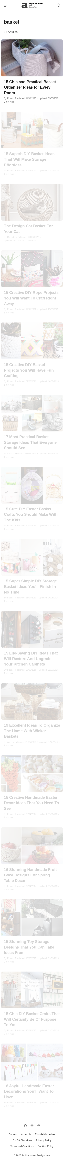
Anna (9, 453)
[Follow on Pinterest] (39, 1126)
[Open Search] (58, 5)
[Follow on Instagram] (32, 1126)
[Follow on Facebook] (25, 1126)
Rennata (11, 237)
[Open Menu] (5, 5)
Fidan (9, 98)
